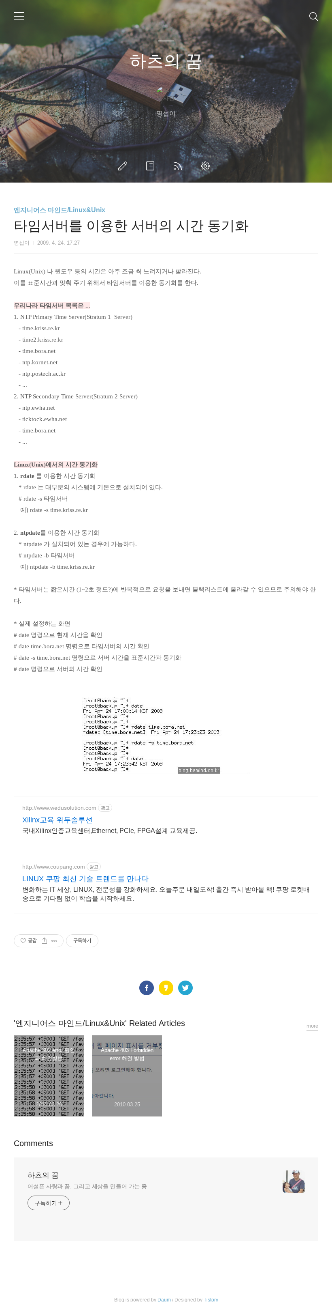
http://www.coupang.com (53, 866)
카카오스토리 (166, 988)
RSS (179, 166)
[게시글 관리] (54, 941)
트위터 (185, 988)
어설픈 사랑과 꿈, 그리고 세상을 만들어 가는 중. (88, 1186)
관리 (207, 166)
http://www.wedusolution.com (59, 807)
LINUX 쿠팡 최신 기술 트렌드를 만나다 (85, 879)
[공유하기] (44, 941)
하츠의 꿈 (166, 61)
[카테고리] (19, 16)
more (312, 1026)
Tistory (211, 1300)
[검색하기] (314, 16)
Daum (164, 1300)
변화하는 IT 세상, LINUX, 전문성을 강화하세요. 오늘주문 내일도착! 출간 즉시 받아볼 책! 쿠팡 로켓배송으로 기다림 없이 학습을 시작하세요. (166, 894)
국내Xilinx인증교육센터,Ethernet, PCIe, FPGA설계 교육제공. (109, 830)
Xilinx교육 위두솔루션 (57, 820)
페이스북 (146, 988)
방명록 (152, 166)
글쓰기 (124, 166)
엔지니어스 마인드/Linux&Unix (59, 210)
